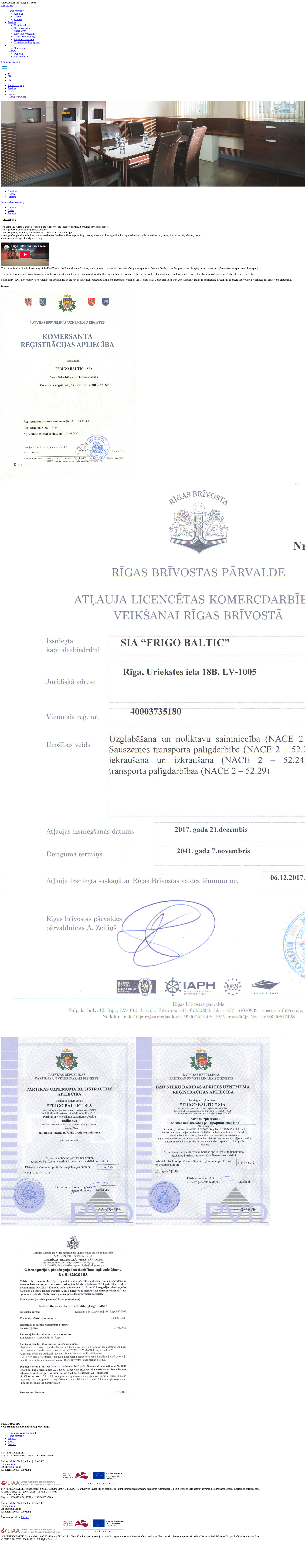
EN (11, 5)
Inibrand (31, 1433)
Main (4, 202)
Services (12, 22)
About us (18, 13)
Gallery (17, 16)
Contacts (12, 50)
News (11, 45)
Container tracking (10, 62)
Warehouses (20, 31)
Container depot (22, 25)
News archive (21, 48)
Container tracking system (27, 42)
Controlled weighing (24, 36)
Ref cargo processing (24, 33)
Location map (21, 56)
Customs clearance (23, 28)
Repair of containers (24, 39)
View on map (8, 1464)
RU (3, 5)
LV (7, 5)
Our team (18, 53)
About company (16, 11)
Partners (18, 19)
